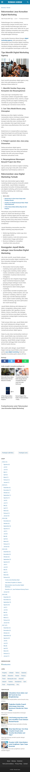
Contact (26, 763)
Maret (6, 477)
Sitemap (14, 761)
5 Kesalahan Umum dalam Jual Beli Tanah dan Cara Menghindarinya (18, 695)
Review (17, 675)
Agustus (7, 464)
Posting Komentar (24, 18)
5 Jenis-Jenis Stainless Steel (12, 580)
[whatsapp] (25, 361)
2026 (4, 462)
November (7, 490)
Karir (25, 681)
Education (10, 675)
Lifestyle (11, 672)
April (6, 474)
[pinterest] (18, 361)
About (8, 761)
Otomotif (21, 678)
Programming (10, 684)
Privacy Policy (18, 763)
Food (3, 684)
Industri (4, 681)
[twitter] (11, 361)
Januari (6, 482)
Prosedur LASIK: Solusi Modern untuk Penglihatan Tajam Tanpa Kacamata (18, 744)
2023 (4, 549)
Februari (7, 480)
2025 (4, 485)
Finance (23, 675)
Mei (5, 472)
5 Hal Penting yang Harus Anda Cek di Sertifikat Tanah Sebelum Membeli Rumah (18, 719)
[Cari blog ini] (28, 2)
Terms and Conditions (8, 763)
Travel (3, 678)
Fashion (10, 681)
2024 (4, 518)
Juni (6, 469)
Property (4, 672)
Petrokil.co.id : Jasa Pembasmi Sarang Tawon (17, 589)
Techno (17, 672)
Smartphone (18, 681)
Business (24, 672)
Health (4, 675)
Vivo (18, 684)
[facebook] (4, 361)
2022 (4, 594)
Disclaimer (19, 761)
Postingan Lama (23, 452)
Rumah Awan (15, 2)
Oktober (7, 492)
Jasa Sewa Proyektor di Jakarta (13, 582)
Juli (5, 467)
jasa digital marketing (12, 352)
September (7, 495)
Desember (7, 487)
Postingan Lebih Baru (7, 452)
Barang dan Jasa (12, 678)
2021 (4, 625)
